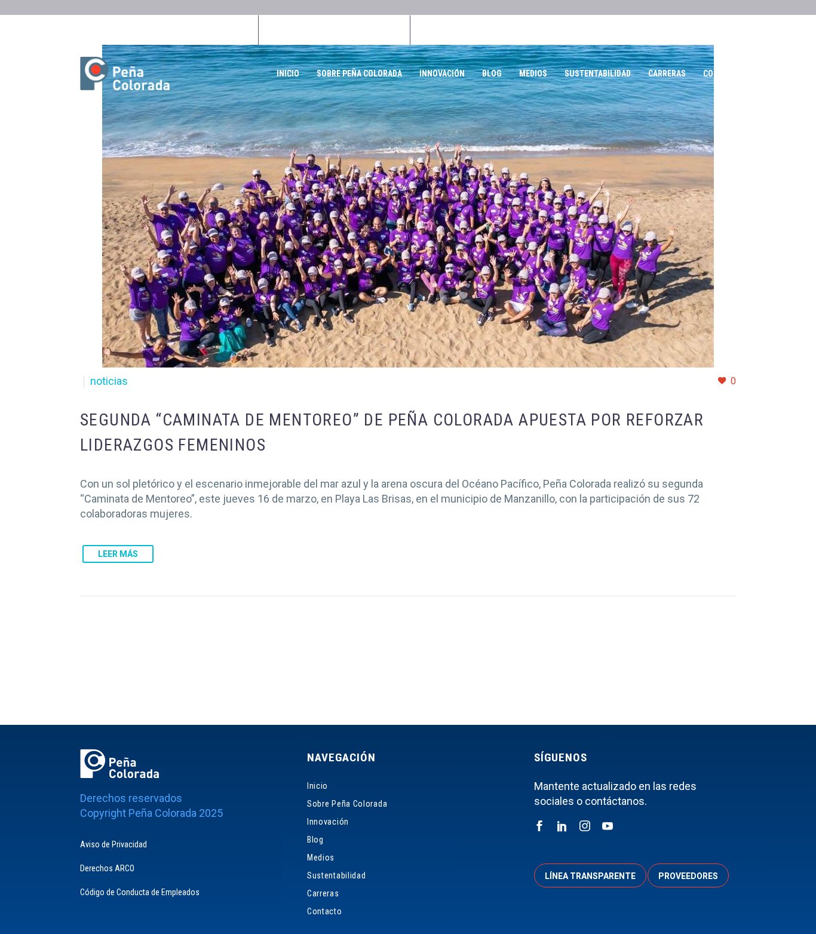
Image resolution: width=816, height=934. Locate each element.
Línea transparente (590, 876)
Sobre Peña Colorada (359, 73)
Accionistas (654, 30)
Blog (492, 73)
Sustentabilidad (598, 73)
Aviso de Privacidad (113, 844)
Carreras (667, 73)
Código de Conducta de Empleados (140, 892)
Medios (533, 73)
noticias (109, 381)
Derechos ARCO (107, 868)
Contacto (723, 73)
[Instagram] (363, 30)
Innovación (442, 73)
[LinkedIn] (345, 30)
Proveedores (568, 30)
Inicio (288, 73)
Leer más (118, 554)
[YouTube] (380, 30)
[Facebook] (327, 30)
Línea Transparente (466, 30)
